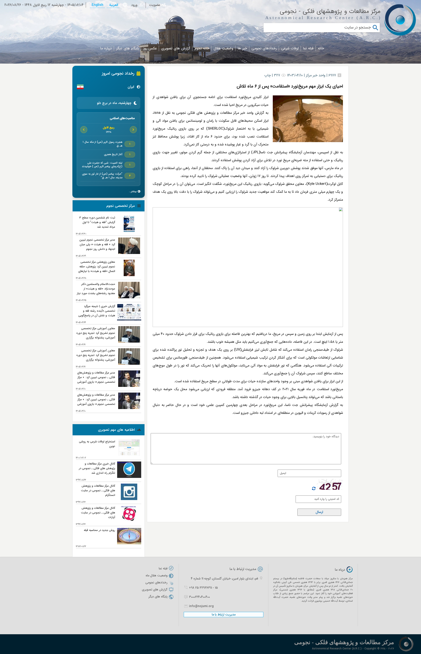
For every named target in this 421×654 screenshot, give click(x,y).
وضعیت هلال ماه (157, 575)
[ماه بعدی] (83, 129)
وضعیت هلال (223, 48)
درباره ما (106, 48)
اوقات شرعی (290, 48)
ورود (134, 5)
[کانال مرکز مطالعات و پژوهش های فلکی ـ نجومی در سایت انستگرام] (129, 499)
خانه (321, 48)
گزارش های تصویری (175, 48)
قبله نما (308, 48)
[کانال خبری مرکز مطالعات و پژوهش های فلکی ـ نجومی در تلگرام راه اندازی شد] (129, 477)
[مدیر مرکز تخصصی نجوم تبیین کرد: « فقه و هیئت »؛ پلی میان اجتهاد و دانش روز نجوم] (129, 253)
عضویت (154, 5)
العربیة (113, 5)
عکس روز (150, 48)
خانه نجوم (201, 48)
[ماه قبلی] (133, 129)
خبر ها (242, 48)
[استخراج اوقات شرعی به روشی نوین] (129, 454)
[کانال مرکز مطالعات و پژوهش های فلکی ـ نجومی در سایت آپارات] (129, 521)
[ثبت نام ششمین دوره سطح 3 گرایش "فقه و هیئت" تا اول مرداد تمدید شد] (129, 231)
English (97, 5)
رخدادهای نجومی (264, 48)
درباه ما (340, 569)
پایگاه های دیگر (127, 48)
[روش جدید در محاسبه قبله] (129, 543)
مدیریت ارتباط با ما (243, 569)
